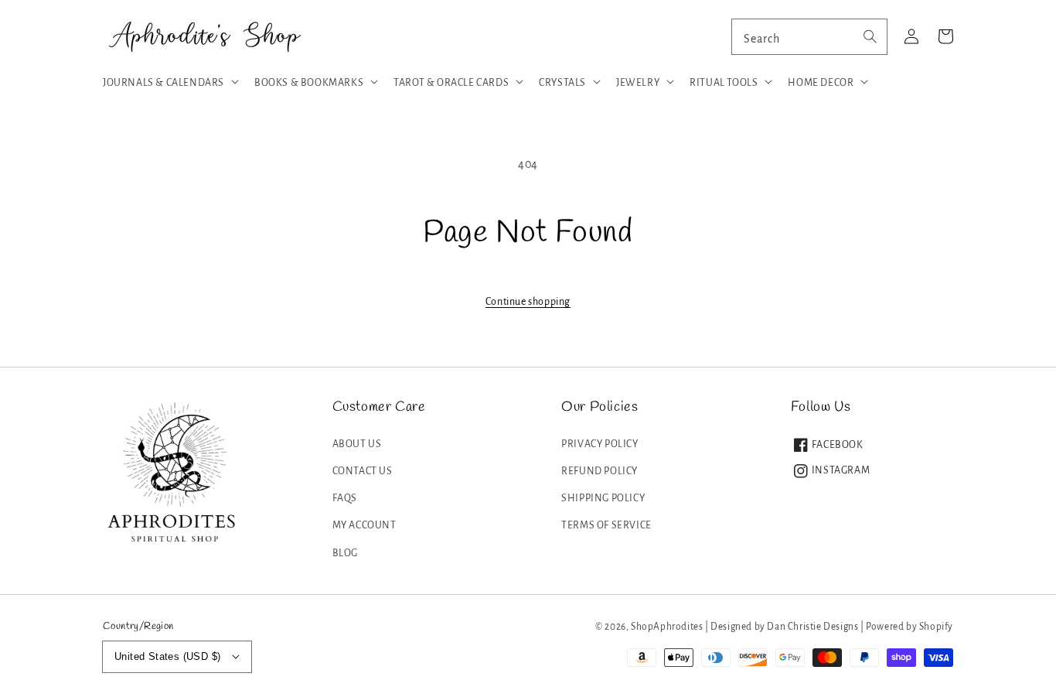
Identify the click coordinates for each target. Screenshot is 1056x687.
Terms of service (606, 525)
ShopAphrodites (667, 626)
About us (357, 444)
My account (364, 525)
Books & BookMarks (308, 82)
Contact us (362, 471)
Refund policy (599, 471)
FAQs (344, 498)
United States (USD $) (167, 656)
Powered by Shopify (909, 626)
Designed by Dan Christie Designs (784, 626)
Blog (345, 553)
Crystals (562, 82)
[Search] (870, 36)
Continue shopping (528, 301)
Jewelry (637, 82)
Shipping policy (603, 498)
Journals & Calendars (163, 82)
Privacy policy (599, 444)
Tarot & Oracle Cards (451, 82)
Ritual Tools (724, 82)
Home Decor (820, 82)
